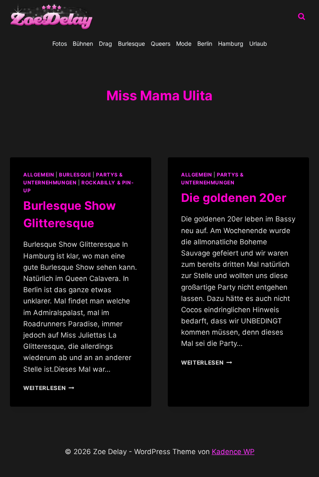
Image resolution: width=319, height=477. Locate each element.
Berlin (204, 43)
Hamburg (230, 43)
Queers (160, 43)
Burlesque (131, 43)
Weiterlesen (48, 388)
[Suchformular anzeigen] (301, 16)
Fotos (59, 43)
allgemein (38, 174)
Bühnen (83, 43)
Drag (105, 43)
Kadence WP (233, 451)
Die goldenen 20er (233, 198)
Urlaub (258, 43)
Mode (183, 43)
